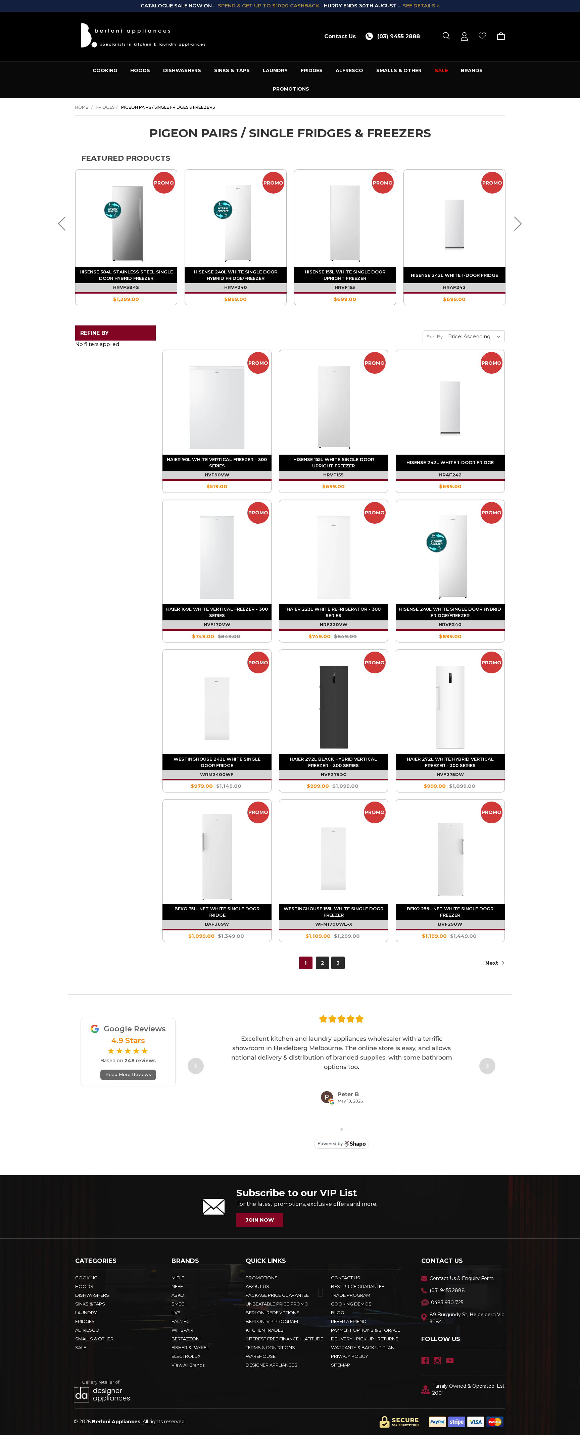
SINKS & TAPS (232, 70)
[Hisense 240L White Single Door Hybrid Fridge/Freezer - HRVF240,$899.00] (450, 554)
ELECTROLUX (186, 1356)
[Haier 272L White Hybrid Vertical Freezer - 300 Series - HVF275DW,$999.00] (450, 704)
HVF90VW (217, 474)
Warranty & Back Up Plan (362, 1347)
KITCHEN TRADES (265, 1330)
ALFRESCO (349, 70)
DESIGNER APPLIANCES (271, 1365)
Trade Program (350, 1295)
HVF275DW (450, 774)
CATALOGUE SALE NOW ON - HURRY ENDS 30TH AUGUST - (290, 5)
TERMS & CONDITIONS (270, 1347)
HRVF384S (126, 287)
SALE (441, 70)
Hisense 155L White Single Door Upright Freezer (345, 275)
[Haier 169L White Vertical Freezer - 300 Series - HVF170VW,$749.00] (217, 554)
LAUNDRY (275, 70)
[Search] (446, 36)
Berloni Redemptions (272, 1312)
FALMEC (181, 1321)
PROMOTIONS (291, 89)
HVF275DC (333, 774)
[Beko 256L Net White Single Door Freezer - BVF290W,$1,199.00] (450, 854)
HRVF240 (235, 287)
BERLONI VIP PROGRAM (272, 1321)
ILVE (176, 1312)
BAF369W (217, 924)
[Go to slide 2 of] (62, 224)
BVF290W (450, 924)
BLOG (337, 1312)
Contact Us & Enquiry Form (462, 1278)
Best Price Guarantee (357, 1286)
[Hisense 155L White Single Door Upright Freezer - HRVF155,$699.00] (333, 404)
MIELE (178, 1277)
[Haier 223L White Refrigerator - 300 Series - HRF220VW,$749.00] (333, 554)
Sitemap (340, 1365)
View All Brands (188, 1365)
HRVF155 (345, 287)
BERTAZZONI (186, 1338)
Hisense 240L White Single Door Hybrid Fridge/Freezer (235, 275)
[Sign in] (464, 36)
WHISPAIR (182, 1330)
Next (492, 963)
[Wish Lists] (482, 36)
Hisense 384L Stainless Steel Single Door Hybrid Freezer (126, 275)
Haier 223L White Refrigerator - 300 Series (334, 612)
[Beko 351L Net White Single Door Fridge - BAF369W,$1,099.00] (217, 854)
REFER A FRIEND (349, 1321)
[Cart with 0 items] (498, 36)
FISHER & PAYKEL (190, 1347)
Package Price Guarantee (277, 1295)
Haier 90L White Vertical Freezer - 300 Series (217, 462)
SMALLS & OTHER (399, 70)
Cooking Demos (351, 1303)
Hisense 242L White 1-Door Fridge (454, 275)
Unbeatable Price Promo (277, 1303)
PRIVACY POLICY (349, 1356)
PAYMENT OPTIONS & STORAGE (365, 1330)
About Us (257, 1286)
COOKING (105, 70)
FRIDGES (312, 70)
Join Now (260, 1220)
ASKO (178, 1295)
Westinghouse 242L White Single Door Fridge (217, 762)
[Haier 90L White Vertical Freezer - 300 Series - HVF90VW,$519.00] (217, 404)
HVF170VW (217, 624)
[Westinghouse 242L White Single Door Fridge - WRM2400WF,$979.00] (217, 704)
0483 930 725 (447, 1302)
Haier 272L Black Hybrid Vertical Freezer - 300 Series (333, 762)
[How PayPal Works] (466, 1422)
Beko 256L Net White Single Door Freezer (450, 912)
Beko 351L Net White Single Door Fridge (217, 912)
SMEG (178, 1303)
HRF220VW (333, 624)
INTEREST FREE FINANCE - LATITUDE (284, 1338)
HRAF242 (454, 287)
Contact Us (340, 36)
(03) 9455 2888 (447, 1290)
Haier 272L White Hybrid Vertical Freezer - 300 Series (450, 762)
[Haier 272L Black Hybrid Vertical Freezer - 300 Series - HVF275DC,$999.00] (333, 704)
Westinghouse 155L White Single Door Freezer (333, 912)
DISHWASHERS (182, 70)
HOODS (140, 70)
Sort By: (435, 336)
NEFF (177, 1286)
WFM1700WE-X (333, 924)
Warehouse (261, 1356)
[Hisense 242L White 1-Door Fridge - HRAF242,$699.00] (450, 404)
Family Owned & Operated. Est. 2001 (468, 1389)
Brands (472, 70)
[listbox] (475, 336)
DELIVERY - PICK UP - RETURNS (364, 1338)
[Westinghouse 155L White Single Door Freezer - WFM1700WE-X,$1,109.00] (333, 854)
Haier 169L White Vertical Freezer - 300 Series (217, 612)
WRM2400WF (217, 774)
